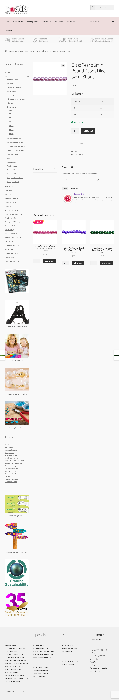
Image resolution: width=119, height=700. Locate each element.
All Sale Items (38, 645)
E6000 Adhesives (11, 450)
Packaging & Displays (13, 222)
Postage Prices (68, 664)
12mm (11, 134)
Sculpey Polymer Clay (12, 469)
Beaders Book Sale (40, 648)
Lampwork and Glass (14, 154)
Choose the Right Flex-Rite (15, 648)
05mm (11, 118)
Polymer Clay (11, 170)
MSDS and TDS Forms (13, 669)
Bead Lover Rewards (41, 667)
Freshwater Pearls (11, 198)
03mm (11, 110)
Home (10, 51)
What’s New (18, 21)
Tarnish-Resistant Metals (15, 675)
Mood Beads (11, 162)
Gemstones (9, 206)
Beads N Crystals (82, 194)
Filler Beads (11, 103)
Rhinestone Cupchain (12, 466)
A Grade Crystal (12, 79)
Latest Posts (74, 189)
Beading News (32, 21)
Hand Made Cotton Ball (15, 142)
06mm (32, 51)
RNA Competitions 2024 (14, 666)
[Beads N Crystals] (68, 198)
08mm (11, 126)
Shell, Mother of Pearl (15, 178)
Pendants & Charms (12, 226)
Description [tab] (38, 169)
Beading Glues (10, 447)
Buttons (10, 83)
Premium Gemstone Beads (14, 461)
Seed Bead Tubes (11, 471)
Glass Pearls (24, 51)
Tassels (7, 476)
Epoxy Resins (9, 453)
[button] (63, 65)
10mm (11, 130)
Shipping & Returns (69, 648)
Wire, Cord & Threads (12, 261)
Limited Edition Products (43, 657)
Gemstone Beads (11, 202)
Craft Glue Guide (11, 651)
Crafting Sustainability (14, 654)
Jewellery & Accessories (13, 214)
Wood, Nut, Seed (13, 182)
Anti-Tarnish (9, 445)
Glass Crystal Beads (12, 455)
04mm (11, 114)
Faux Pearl (10, 95)
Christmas (8, 190)
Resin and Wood (12, 174)
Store (7, 21)
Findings (8, 194)
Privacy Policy (67, 645)
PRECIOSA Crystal (11, 234)
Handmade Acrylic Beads (16, 146)
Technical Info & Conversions (16, 678)
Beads (15, 51)
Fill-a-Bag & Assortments (16, 99)
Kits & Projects (10, 218)
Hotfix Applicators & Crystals (16, 663)
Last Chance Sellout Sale (43, 654)
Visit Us (93, 662)
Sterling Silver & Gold (12, 245)
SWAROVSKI (9, 249)
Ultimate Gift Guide (12, 681)
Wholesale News (39, 676)
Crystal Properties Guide (14, 657)
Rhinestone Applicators (13, 463)
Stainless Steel (10, 474)
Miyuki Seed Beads (11, 458)
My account (71, 21)
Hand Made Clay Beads (15, 138)
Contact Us (46, 21)
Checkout (8, 30)
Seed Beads (9, 242)
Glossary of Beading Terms (15, 660)
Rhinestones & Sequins (13, 238)
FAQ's (92, 665)
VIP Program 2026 (40, 673)
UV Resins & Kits (11, 482)
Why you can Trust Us (98, 668)
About (65, 189)
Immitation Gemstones (15, 150)
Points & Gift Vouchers (70, 661)
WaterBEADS (9, 257)
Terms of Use (67, 651)
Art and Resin (10, 72)
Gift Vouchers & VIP (12, 210)
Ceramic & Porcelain (14, 87)
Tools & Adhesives (11, 253)
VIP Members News (40, 670)
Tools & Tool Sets (11, 479)
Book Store (9, 186)
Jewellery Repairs (97, 671)
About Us (94, 659)
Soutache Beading (12, 672)
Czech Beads (11, 91)
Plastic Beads (12, 166)
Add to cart (88, 131)
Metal (9, 158)
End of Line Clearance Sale (43, 651)
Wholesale (59, 21)
